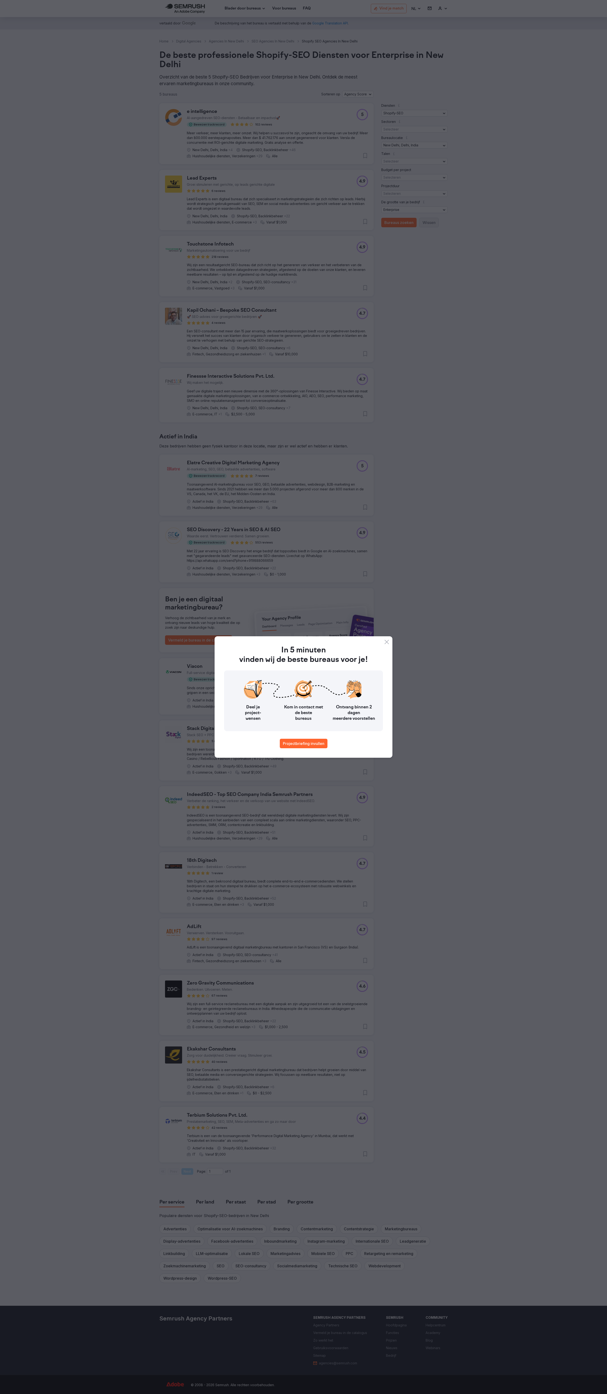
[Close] (386, 642)
